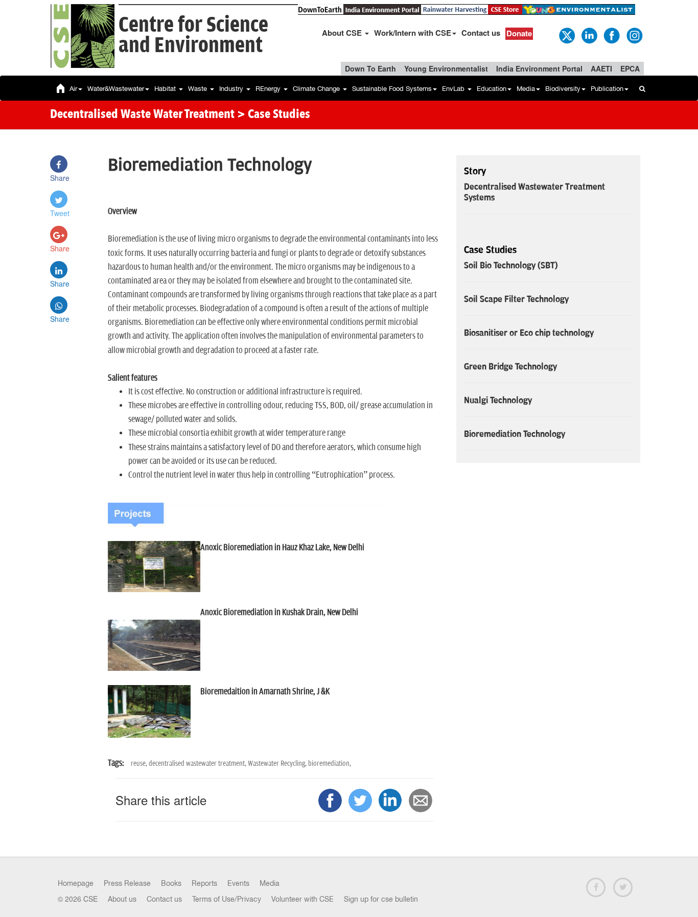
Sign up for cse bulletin (381, 899)
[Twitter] (566, 34)
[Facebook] (611, 34)
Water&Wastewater (115, 88)
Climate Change (317, 88)
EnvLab (454, 88)
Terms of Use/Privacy (226, 899)
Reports (204, 883)
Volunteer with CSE (302, 899)
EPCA (630, 68)
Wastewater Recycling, (278, 763)
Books (171, 883)
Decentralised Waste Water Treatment (142, 115)
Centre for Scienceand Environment (193, 35)
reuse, (140, 763)
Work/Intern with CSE (412, 32)
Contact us (480, 32)
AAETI (601, 68)
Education (491, 88)
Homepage (76, 883)
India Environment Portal (539, 68)
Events (238, 883)
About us (122, 899)
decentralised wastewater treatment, (198, 763)
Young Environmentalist (446, 68)
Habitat (166, 88)
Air (73, 88)
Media (526, 88)
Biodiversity (562, 88)
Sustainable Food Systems (392, 88)
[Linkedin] (588, 34)
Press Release (127, 883)
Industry (232, 88)
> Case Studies (273, 115)
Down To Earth (370, 68)
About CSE (343, 32)
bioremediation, (329, 763)
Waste (198, 88)
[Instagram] (633, 34)
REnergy (269, 88)
